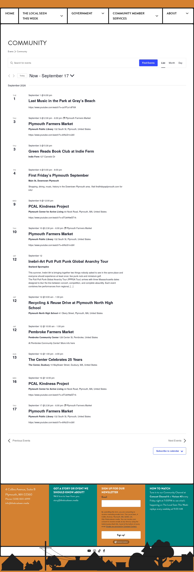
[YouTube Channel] (89, 551)
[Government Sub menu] (103, 13)
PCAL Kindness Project (48, 206)
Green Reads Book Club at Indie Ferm (61, 151)
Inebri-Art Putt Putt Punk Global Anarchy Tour (68, 261)
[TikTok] (99, 551)
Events (10, 51)
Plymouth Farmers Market (50, 123)
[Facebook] (104, 551)
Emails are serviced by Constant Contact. (121, 526)
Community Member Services (128, 16)
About (172, 13)
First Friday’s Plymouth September (58, 175)
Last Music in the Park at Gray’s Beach (61, 100)
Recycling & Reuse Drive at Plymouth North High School (70, 305)
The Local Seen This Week (35, 16)
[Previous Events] (9, 75)
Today (22, 75)
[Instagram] (94, 551)
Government (82, 13)
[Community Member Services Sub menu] (157, 16)
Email (104, 497)
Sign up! (121, 535)
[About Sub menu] (187, 13)
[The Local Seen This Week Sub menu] (61, 16)
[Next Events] (14, 75)
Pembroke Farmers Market (51, 331)
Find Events (148, 62)
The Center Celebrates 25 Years (55, 359)
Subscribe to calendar (167, 450)
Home (9, 13)
